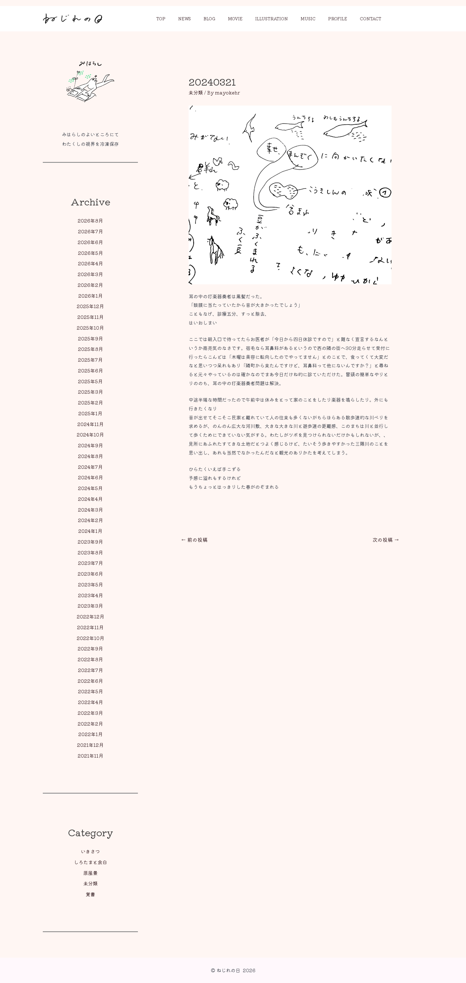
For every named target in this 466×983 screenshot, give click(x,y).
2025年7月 (90, 359)
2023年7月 (90, 562)
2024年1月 (90, 530)
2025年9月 (90, 338)
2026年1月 (90, 295)
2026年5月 (90, 252)
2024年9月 (90, 445)
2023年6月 (90, 573)
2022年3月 (90, 712)
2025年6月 (90, 370)
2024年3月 (90, 509)
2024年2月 (90, 520)
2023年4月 (90, 595)
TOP (160, 19)
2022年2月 (90, 723)
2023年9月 (90, 541)
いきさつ (90, 851)
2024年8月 (90, 456)
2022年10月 (90, 638)
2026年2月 (90, 284)
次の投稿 (385, 539)
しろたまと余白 (90, 862)
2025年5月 (90, 381)
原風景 (90, 873)
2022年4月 (90, 702)
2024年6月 (90, 477)
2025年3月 (90, 391)
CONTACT (370, 19)
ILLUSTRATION (271, 19)
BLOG (209, 19)
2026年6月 (90, 242)
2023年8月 (90, 552)
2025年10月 (90, 327)
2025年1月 (90, 413)
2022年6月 (90, 680)
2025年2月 (90, 402)
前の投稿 (194, 539)
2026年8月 (90, 220)
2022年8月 (90, 659)
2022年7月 (90, 670)
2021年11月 (90, 755)
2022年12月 (90, 616)
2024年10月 (90, 434)
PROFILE (337, 19)
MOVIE (235, 19)
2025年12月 (90, 306)
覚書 (90, 894)
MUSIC (308, 19)
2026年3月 (90, 274)
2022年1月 (90, 734)
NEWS (184, 19)
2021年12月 (90, 744)
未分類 (90, 883)
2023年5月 (90, 584)
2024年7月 (90, 466)
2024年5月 (90, 488)
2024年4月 (90, 498)
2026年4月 (90, 263)
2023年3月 (90, 605)
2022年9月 (90, 648)
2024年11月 (90, 424)
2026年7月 (90, 231)
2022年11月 (90, 627)
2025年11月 (90, 317)
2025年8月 (90, 349)
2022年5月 (90, 691)
